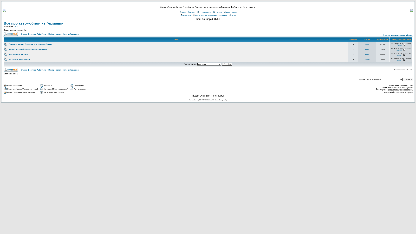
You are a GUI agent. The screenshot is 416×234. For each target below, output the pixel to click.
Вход (234, 15)
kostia (16, 26)
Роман (399, 45)
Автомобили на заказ (18, 54)
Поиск (192, 12)
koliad (367, 44)
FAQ (184, 12)
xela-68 (399, 50)
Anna (367, 49)
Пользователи (205, 12)
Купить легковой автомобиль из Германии (28, 49)
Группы (219, 12)
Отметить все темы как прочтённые (397, 35)
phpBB (199, 100)
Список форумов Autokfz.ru (33, 34)
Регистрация (231, 12)
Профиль (187, 15)
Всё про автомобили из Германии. (34, 23)
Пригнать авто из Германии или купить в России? (31, 44)
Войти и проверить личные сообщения (211, 15)
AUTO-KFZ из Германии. (19, 59)
